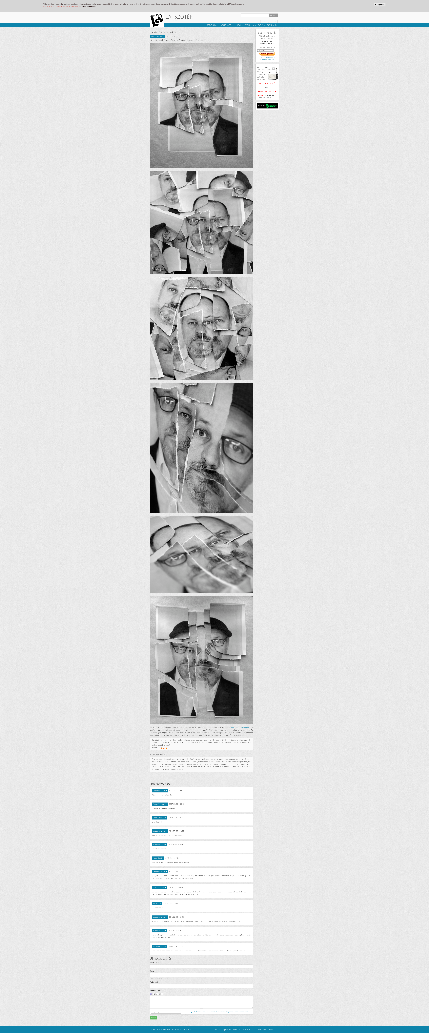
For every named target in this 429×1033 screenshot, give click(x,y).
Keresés (273, 15)
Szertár (238, 25)
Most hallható (267, 83)
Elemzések (167, 1029)
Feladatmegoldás (186, 40)
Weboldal (154, 982)
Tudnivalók (272, 25)
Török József (269, 95)
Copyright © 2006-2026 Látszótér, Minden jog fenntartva (253, 1029)
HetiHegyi (175, 1029)
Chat (263, 22)
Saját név (154, 963)
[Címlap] (158, 20)
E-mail (153, 971)
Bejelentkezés (272, 22)
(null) (267, 88)
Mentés (154, 1018)
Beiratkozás (212, 25)
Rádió (247, 25)
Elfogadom (380, 5)
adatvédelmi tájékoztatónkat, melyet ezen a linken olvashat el (61, 6)
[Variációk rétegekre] (201, 105)
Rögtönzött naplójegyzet (241, 728)
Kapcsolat (228, 1029)
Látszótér (179, 16)
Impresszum (219, 1029)
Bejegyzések (157, 1029)
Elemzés (174, 40)
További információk (88, 6)
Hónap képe (200, 40)
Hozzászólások (185, 1029)
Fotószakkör (225, 25)
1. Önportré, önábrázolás (159, 40)
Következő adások (267, 92)
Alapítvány (258, 25)
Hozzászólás (155, 991)
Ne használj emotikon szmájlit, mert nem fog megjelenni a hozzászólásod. (222, 1012)
